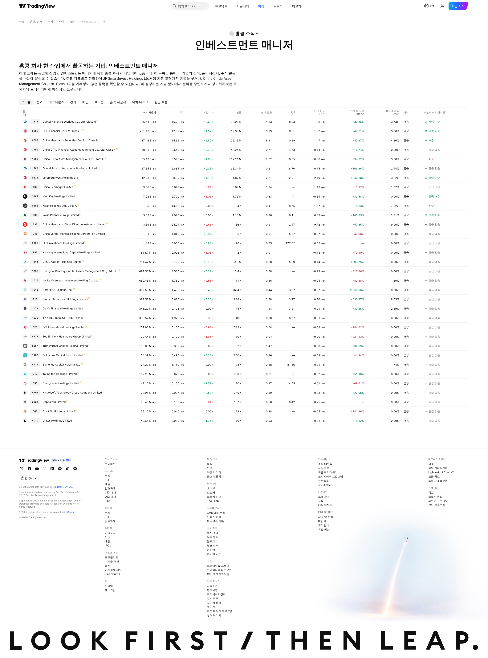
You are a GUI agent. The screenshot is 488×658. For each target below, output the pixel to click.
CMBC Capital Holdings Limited (62, 261)
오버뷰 (211, 488)
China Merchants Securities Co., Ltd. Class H (70, 140)
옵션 (107, 565)
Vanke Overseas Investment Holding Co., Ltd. (71, 280)
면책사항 (212, 590)
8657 (35, 345)
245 (35, 233)
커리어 (211, 549)
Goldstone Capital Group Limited (63, 355)
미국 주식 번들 (216, 521)
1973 (35, 317)
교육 (320, 500)
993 (35, 252)
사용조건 (212, 585)
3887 (35, 196)
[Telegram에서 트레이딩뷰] (60, 468)
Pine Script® (112, 574)
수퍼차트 (110, 463)
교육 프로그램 (436, 505)
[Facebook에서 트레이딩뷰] (29, 468)
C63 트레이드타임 (218, 574)
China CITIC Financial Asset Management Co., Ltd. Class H (79, 149)
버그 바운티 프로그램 (220, 611)
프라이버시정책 (216, 594)
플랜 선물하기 (215, 476)
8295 (35, 392)
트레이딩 (323, 496)
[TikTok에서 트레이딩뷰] (67, 468)
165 (35, 187)
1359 (35, 158)
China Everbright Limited (58, 187)
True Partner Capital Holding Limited (65, 345)
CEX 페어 (110, 492)
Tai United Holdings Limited (60, 373)
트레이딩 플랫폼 (438, 480)
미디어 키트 (214, 553)
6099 (35, 140)
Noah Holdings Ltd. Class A (60, 205)
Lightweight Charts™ (441, 472)
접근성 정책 (214, 602)
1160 (35, 355)
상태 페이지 (214, 615)
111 (35, 299)
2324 (35, 401)
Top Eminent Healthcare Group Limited (67, 336)
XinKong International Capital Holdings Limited (71, 252)
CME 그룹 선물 (216, 512)
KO (432, 6)
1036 (35, 280)
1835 (35, 271)
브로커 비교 (214, 496)
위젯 (431, 463)
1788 (35, 168)
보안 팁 (211, 606)
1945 (35, 289)
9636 (35, 177)
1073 (35, 308)
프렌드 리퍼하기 (328, 472)
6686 (35, 205)
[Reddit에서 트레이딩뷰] (75, 468)
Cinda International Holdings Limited (65, 299)
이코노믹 (110, 532)
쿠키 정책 (212, 598)
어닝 (107, 537)
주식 (107, 475)
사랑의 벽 (324, 468)
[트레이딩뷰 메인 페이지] (37, 6)
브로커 (278, 6)
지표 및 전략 (325, 516)
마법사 (322, 521)
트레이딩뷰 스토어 (218, 565)
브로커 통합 (435, 496)
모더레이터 (324, 484)
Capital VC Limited (54, 401)
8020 (35, 420)
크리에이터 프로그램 (330, 476)
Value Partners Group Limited (61, 215)
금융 (406, 121)
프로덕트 (221, 6)
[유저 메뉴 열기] (442, 6)
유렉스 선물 (214, 516)
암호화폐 (110, 488)
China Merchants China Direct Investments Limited (74, 224)
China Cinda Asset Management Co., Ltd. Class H (73, 159)
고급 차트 (434, 476)
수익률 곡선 (112, 561)
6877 (35, 336)
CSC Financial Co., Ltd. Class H (62, 131)
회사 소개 (212, 532)
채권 (107, 484)
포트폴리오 (111, 557)
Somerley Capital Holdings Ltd (61, 364)
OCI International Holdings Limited (64, 327)
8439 (35, 364)
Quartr (70, 512)
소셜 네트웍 (325, 463)
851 (35, 383)
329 (35, 327)
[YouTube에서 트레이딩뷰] (37, 468)
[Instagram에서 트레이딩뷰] (44, 468)
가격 (209, 468)
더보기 (296, 6)
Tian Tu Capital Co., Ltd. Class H (63, 317)
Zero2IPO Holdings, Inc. (57, 289)
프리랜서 (323, 525)
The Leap (213, 500)
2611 (35, 121)
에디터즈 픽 (325, 505)
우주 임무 (212, 537)
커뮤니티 (243, 6)
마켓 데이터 (214, 472)
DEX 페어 (110, 496)
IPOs (108, 545)
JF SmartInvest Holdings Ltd (60, 177)
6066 (35, 130)
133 (35, 224)
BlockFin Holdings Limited (59, 411)
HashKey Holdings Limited (59, 196)
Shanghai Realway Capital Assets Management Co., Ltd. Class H (80, 271)
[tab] (26, 102)
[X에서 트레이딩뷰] (21, 468)
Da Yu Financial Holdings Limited (63, 308)
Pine (107, 500)
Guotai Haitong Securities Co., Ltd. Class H (69, 121)
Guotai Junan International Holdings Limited (70, 168)
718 (35, 373)
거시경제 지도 (113, 569)
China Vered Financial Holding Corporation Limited (74, 233)
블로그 (211, 541)
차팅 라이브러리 (438, 468)
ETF (107, 479)
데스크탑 (110, 590)
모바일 (109, 585)
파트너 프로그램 (438, 500)
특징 (209, 463)
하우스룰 (323, 480)
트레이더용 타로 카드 (220, 569)
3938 (35, 243)
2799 (35, 149)
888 (35, 411)
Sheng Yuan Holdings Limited (61, 383)
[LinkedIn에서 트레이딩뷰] (52, 468)
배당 (107, 541)
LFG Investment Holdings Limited (63, 243)
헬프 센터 (212, 545)
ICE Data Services (62, 486)
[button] (230, 6)
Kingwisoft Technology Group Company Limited (72, 392)
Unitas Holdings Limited (57, 420)
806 (35, 215)
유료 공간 (324, 529)
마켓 (261, 6)
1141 (35, 261)
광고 (431, 492)
